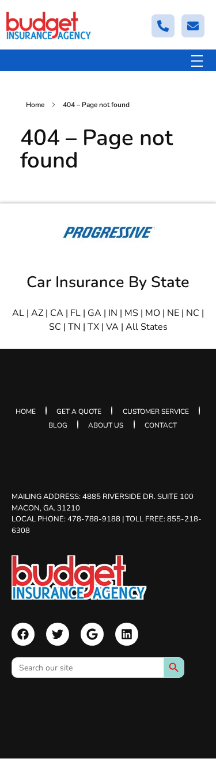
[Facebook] (23, 634)
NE (173, 313)
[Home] (79, 577)
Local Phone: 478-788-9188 (66, 519)
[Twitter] (57, 634)
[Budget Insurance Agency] (49, 26)
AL (18, 313)
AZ (37, 313)
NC (192, 313)
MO (152, 313)
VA (112, 327)
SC (55, 327)
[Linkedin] (126, 634)
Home (35, 104)
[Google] (92, 634)
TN (74, 327)
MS (131, 313)
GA (94, 313)
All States (147, 327)
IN (113, 313)
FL (75, 313)
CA (56, 313)
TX (93, 327)
